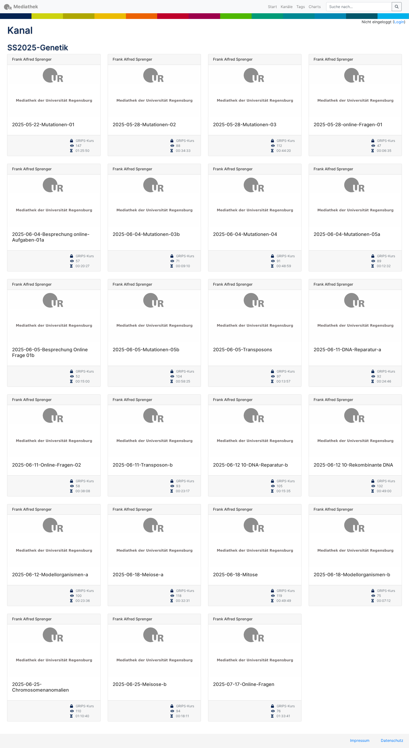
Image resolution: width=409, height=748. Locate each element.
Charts (315, 6)
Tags (300, 6)
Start (273, 6)
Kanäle (287, 6)
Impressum (359, 740)
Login (399, 21)
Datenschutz (392, 740)
